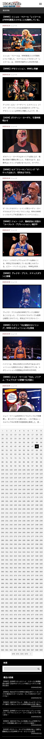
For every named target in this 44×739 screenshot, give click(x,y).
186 (28, 501)
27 (32, 439)
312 (11, 552)
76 (28, 458)
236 (28, 521)
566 (28, 650)
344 (19, 564)
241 (6, 525)
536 (28, 638)
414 (19, 591)
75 (24, 458)
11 (7, 435)
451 (6, 607)
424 (19, 595)
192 (11, 505)
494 (19, 623)
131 (6, 482)
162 (11, 493)
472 (11, 615)
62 (11, 454)
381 (6, 579)
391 (6, 583)
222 (11, 517)
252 (11, 529)
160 (2, 493)
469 (41, 611)
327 (32, 556)
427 (32, 595)
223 (15, 517)
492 (11, 623)
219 (41, 513)
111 (7, 474)
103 (15, 470)
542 (11, 642)
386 (28, 579)
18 (37, 435)
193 (15, 505)
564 (19, 650)
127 (32, 478)
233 (15, 521)
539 (41, 638)
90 (3, 466)
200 (2, 509)
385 (23, 579)
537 (32, 638)
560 (2, 650)
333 (15, 560)
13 (15, 435)
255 (23, 529)
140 (2, 486)
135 (23, 482)
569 (41, 650)
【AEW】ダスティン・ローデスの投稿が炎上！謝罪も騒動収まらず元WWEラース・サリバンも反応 (21, 730)
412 (11, 591)
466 (28, 611)
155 (23, 489)
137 (32, 482)
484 (19, 619)
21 (7, 439)
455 (23, 607)
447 (32, 603)
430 (2, 599)
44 (20, 446)
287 (32, 540)
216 (28, 513)
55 (24, 450)
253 (15, 529)
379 (41, 576)
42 (11, 446)
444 (19, 603)
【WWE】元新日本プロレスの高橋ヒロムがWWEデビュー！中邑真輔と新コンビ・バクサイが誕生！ (21, 722)
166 (28, 493)
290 (2, 544)
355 (23, 568)
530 (2, 638)
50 (3, 450)
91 (7, 466)
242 (11, 525)
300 (2, 548)
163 (15, 493)
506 (28, 626)
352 (11, 568)
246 (28, 525)
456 (28, 607)
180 (2, 501)
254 (19, 529)
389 (41, 579)
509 (41, 626)
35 (24, 442)
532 (11, 638)
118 (36, 474)
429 (41, 595)
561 (6, 650)
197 (32, 505)
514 (19, 630)
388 (36, 579)
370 (2, 576)
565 (23, 650)
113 (15, 474)
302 (11, 548)
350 (2, 568)
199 (41, 505)
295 (23, 544)
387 (32, 579)
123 (15, 478)
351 (6, 568)
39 (41, 442)
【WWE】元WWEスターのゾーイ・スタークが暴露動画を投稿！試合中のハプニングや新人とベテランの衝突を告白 (21, 684)
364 (19, 572)
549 (41, 642)
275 (23, 536)
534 (19, 638)
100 (2, 470)
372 (11, 576)
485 (23, 619)
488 (36, 619)
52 (11, 450)
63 (15, 454)
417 (32, 591)
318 (36, 552)
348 (36, 564)
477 (32, 615)
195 (23, 505)
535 (23, 638)
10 (3, 435)
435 (23, 599)
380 (2, 579)
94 (20, 466)
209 (41, 509)
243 (15, 525)
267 (32, 532)
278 (36, 536)
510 (2, 630)
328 (36, 556)
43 (15, 446)
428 (36, 595)
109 (41, 470)
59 (41, 450)
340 (2, 564)
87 (32, 462)
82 (11, 462)
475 (23, 615)
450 (2, 607)
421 (6, 595)
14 (20, 435)
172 (11, 497)
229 (41, 517)
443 (15, 603)
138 (36, 482)
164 (19, 493)
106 (28, 470)
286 (28, 540)
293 (15, 544)
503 (15, 626)
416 (28, 591)
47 (32, 446)
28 (37, 439)
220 (2, 517)
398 (36, 583)
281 (6, 540)
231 (6, 521)
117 (32, 474)
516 (28, 630)
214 (19, 513)
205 (23, 509)
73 (15, 458)
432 (11, 599)
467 (32, 611)
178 (36, 497)
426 (28, 595)
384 (19, 579)
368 (36, 572)
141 (6, 486)
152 (11, 489)
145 (23, 486)
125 (23, 478)
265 (23, 532)
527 (32, 634)
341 (6, 564)
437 (32, 599)
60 (3, 454)
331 (6, 560)
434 (19, 599)
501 (6, 626)
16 (28, 435)
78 (37, 458)
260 (2, 532)
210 (2, 513)
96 (28, 466)
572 (22, 654)
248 (36, 525)
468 (36, 611)
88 (37, 462)
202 (11, 509)
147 (32, 486)
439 (41, 599)
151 (6, 489)
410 (2, 591)
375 (23, 576)
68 (37, 454)
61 (7, 454)
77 (32, 458)
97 (32, 466)
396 (28, 583)
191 (6, 505)
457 (32, 607)
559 (41, 646)
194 (19, 505)
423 (15, 595)
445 (23, 603)
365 (23, 572)
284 (19, 540)
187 (32, 501)
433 (15, 599)
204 (19, 509)
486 (28, 619)
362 (11, 572)
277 (32, 536)
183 (15, 501)
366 (28, 572)
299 (41, 544)
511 (7, 630)
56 (28, 450)
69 (41, 454)
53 (15, 450)
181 (6, 501)
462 (11, 611)
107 (32, 470)
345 (23, 564)
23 (15, 439)
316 (28, 552)
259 (41, 529)
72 (11, 458)
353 (15, 568)
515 (23, 630)
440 (2, 603)
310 (2, 552)
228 (36, 517)
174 (19, 497)
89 (41, 462)
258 (36, 529)
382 (11, 579)
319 (41, 552)
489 (41, 619)
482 (11, 619)
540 (2, 642)
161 (6, 493)
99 (41, 466)
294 (19, 544)
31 (7, 442)
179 (41, 497)
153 (15, 489)
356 (28, 568)
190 (2, 505)
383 (15, 579)
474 (19, 615)
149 (41, 486)
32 (11, 442)
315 (23, 552)
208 (36, 509)
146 (28, 486)
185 (23, 501)
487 (32, 619)
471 (6, 615)
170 (2, 497)
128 (36, 478)
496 (28, 623)
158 (36, 489)
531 (6, 638)
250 (2, 529)
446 (28, 603)
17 (32, 435)
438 (36, 599)
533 (15, 638)
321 (6, 556)
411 (7, 591)
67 (32, 454)
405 (23, 587)
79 (41, 458)
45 (24, 446)
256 (28, 529)
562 (11, 650)
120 (2, 478)
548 (36, 642)
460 (2, 611)
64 (20, 454)
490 (2, 623)
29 (41, 439)
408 (36, 587)
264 (19, 532)
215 (23, 513)
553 (15, 646)
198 (36, 505)
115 (24, 474)
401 (6, 587)
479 (41, 615)
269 (41, 532)
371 (6, 576)
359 (41, 568)
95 (24, 466)
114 (19, 474)
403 (15, 587)
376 (28, 576)
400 (2, 587)
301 (6, 548)
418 (36, 591)
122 (11, 478)
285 (23, 540)
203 (15, 509)
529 (41, 634)
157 (32, 489)
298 (36, 544)
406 (28, 587)
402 (11, 587)
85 (24, 462)
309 (41, 548)
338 (36, 560)
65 (24, 454)
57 (32, 450)
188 (36, 501)
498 (36, 623)
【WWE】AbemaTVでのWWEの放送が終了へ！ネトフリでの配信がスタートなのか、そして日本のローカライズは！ (21, 694)
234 (19, 521)
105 (23, 470)
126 (28, 478)
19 (41, 435)
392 (11, 583)
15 (24, 435)
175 (23, 497)
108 (36, 470)
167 (32, 493)
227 (32, 517)
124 (19, 478)
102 (11, 470)
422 (11, 595)
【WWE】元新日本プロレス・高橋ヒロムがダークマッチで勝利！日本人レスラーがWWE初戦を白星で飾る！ (21, 703)
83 (15, 462)
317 (32, 552)
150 (2, 489)
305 (23, 548)
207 (32, 509)
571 (17, 654)
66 (28, 454)
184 (19, 501)
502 (11, 626)
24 (20, 439)
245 (23, 525)
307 (32, 548)
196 (28, 505)
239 (41, 521)
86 (28, 462)
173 (15, 497)
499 (41, 623)
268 (36, 532)
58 (37, 450)
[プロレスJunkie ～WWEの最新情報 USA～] (11, 4)
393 (15, 583)
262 (11, 532)
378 (36, 576)
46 (28, 446)
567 (32, 650)
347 (32, 564)
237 (32, 521)
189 (41, 501)
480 (2, 619)
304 (19, 548)
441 (6, 603)
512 (11, 630)
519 (41, 630)
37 (32, 442)
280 (2, 540)
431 (6, 599)
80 (3, 462)
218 (36, 513)
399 (41, 583)
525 (23, 634)
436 (28, 599)
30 (3, 442)
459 (41, 607)
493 (15, 623)
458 (36, 607)
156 (28, 489)
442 (11, 603)
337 (32, 560)
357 (32, 568)
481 (6, 619)
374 (19, 576)
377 (32, 576)
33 (15, 442)
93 (15, 466)
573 (26, 654)
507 (32, 626)
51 (7, 450)
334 (19, 560)
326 (28, 556)
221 (6, 517)
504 (19, 626)
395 (23, 583)
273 (15, 536)
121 (6, 478)
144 (19, 486)
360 (2, 572)
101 (6, 470)
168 (36, 493)
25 (24, 439)
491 (6, 623)
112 (11, 474)
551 (6, 646)
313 (15, 552)
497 (32, 623)
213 (15, 513)
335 (23, 560)
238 (36, 521)
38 (37, 442)
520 (2, 634)
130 (2, 482)
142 (11, 486)
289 (41, 540)
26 (28, 439)
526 (28, 634)
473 (15, 615)
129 (41, 478)
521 (6, 634)
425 (23, 595)
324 (19, 556)
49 (41, 446)
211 (7, 513)
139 (41, 482)
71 (7, 458)
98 (37, 466)
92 (11, 466)
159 (41, 489)
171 (6, 497)
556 (28, 646)
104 (19, 470)
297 (32, 544)
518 (36, 630)
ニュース (14, 26)
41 (7, 446)
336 (28, 560)
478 (36, 615)
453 (15, 607)
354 (19, 568)
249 (41, 525)
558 (36, 646)
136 (28, 482)
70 (3, 458)
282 (11, 540)
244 (19, 525)
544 (19, 642)
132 (11, 482)
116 (28, 474)
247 (32, 525)
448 (36, 603)
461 (6, 611)
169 (41, 493)
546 (28, 642)
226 (28, 517)
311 (7, 552)
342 (11, 564)
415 (23, 591)
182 (11, 501)
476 (28, 615)
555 (23, 646)
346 (28, 564)
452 (11, 607)
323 (15, 556)
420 (2, 595)
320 (2, 556)
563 (15, 650)
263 (15, 532)
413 (15, 591)
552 (11, 646)
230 (2, 521)
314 (19, 552)
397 (32, 583)
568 (36, 650)
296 (28, 544)
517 (32, 630)
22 (11, 439)
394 (19, 583)
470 (2, 615)
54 (20, 450)
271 (6, 536)
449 (41, 603)
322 (11, 556)
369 (41, 572)
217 (32, 513)
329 (41, 556)
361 (6, 572)
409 (41, 587)
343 (15, 564)
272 (11, 536)
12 (11, 435)
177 (32, 497)
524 (19, 634)
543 (15, 642)
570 (13, 654)
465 (23, 611)
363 (15, 572)
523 (15, 634)
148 (36, 486)
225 (23, 517)
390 (2, 583)
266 (28, 532)
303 (15, 548)
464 (19, 611)
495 (23, 623)
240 (2, 525)
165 (23, 493)
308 (36, 548)
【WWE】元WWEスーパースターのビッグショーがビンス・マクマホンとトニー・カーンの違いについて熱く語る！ (21, 713)
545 (23, 642)
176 (28, 497)
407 (32, 587)
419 (41, 591)
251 (6, 529)
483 (15, 619)
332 (11, 560)
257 (32, 529)
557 (32, 646)
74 (20, 458)
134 (19, 482)
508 (36, 626)
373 (15, 576)
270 (2, 536)
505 (23, 626)
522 (11, 634)
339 (41, 560)
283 (15, 540)
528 (36, 634)
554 (19, 646)
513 (15, 630)
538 (36, 638)
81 (7, 462)
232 (11, 521)
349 (41, 564)
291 (6, 544)
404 (19, 587)
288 (36, 540)
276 (28, 536)
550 (2, 646)
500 (2, 626)
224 (19, 517)
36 (28, 442)
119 (41, 474)
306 (28, 548)
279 (41, 536)
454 (19, 607)
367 (32, 572)
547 (32, 642)
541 (6, 642)
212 (11, 513)
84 (20, 462)
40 (3, 446)
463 (15, 611)
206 (28, 509)
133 (15, 482)
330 (2, 560)
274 (19, 536)
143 (15, 486)
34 (20, 442)
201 (6, 509)
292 (11, 544)
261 (6, 532)
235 (23, 521)
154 (19, 489)
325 (23, 556)
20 (3, 439)
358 (36, 568)
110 (2, 474)
